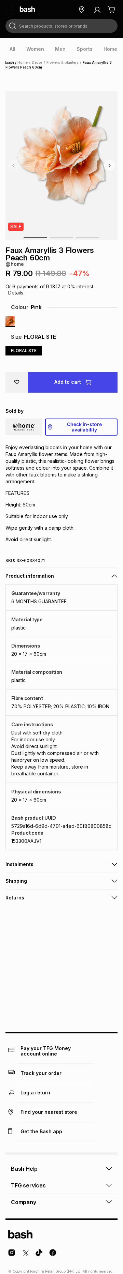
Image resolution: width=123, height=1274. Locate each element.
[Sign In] (97, 9)
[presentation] (12, 49)
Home (11, 62)
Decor (37, 62)
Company (23, 1202)
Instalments (19, 864)
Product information (29, 576)
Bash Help (24, 1168)
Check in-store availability (84, 427)
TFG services (28, 1185)
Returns (14, 897)
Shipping (16, 881)
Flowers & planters (62, 62)
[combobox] (61, 26)
